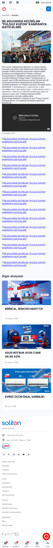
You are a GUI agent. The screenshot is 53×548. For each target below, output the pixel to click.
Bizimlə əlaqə (7, 525)
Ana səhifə (5, 15)
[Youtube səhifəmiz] (24, 454)
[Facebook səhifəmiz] (9, 454)
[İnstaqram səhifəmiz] (14, 454)
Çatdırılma (6, 483)
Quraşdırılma (7, 487)
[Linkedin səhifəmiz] (19, 454)
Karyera (5, 500)
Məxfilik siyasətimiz (10, 508)
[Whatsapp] (4, 454)
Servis (4, 479)
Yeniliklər (5, 470)
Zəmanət (5, 491)
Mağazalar (6, 517)
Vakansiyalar (7, 504)
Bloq (4, 521)
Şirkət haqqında (8, 462)
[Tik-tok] (29, 454)
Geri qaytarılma (8, 495)
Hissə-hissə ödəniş (9, 474)
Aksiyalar (5, 466)
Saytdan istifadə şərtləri (11, 512)
